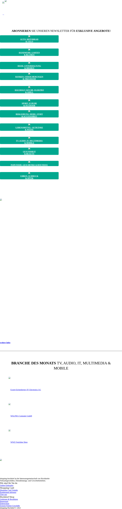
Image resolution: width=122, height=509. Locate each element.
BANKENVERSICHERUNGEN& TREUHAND (29, 78)
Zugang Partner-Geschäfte (10, 506)
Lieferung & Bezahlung (9, 499)
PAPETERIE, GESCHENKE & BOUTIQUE (29, 165)
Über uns (3, 494)
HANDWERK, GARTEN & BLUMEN (29, 54)
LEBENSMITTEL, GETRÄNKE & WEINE (29, 129)
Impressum (4, 501)
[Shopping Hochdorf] (13, 2)
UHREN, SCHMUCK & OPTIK (29, 177)
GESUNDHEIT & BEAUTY (29, 153)
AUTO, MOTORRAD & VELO (29, 40)
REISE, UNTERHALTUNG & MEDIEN (29, 67)
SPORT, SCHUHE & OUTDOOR (29, 104)
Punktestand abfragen (8, 492)
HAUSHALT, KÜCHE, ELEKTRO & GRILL (29, 91)
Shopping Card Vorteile (9, 490)
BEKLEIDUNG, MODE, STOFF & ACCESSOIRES (29, 115)
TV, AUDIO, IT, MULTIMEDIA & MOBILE (29, 142)
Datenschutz (4, 504)
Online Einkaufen (6, 485)
